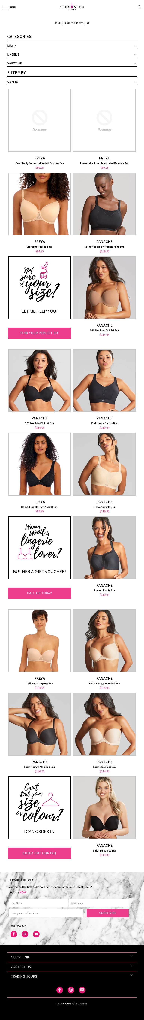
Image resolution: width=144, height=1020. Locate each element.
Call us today (39, 593)
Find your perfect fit (39, 333)
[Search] (140, 7)
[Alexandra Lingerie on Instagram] (25, 934)
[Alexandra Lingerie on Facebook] (13, 934)
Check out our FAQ (39, 853)
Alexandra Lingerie (76, 1004)
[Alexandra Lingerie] (72, 7)
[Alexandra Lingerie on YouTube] (36, 934)
